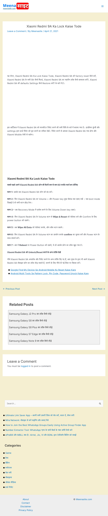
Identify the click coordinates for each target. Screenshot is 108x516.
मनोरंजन (8, 467)
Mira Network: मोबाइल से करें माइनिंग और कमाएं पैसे (27, 420)
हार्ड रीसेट (9, 487)
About (26, 499)
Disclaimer (25, 506)
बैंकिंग (7, 462)
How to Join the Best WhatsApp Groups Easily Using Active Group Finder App (45, 425)
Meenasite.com (84, 499)
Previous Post (11, 288)
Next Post (98, 288)
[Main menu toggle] (102, 6)
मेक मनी (8, 472)
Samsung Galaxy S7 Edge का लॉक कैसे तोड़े (31, 334)
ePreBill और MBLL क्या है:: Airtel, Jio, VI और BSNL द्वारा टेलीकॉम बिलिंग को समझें (40, 435)
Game (8, 453)
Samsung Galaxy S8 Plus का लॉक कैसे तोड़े (30, 327)
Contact (26, 503)
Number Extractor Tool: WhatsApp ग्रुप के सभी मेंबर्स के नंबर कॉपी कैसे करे (38, 430)
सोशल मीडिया (10, 482)
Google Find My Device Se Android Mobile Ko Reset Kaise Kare (43, 270)
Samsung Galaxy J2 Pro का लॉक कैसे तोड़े (30, 313)
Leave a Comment (16, 31)
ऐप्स (6, 457)
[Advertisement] (54, 55)
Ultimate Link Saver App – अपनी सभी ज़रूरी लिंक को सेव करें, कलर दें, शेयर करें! (39, 415)
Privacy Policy (26, 510)
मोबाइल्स (8, 477)
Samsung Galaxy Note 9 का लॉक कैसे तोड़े (30, 340)
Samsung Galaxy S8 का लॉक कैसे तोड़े (28, 320)
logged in (26, 366)
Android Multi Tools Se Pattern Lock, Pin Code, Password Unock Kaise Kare (50, 273)
